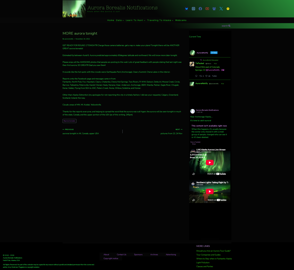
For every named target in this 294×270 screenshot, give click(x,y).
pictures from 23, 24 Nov (171, 131)
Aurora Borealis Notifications (207, 110)
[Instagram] (193, 8)
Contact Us (121, 254)
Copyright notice (111, 258)
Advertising (171, 254)
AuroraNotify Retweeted (210, 60)
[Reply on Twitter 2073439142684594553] (197, 76)
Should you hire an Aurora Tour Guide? (213, 251)
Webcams (181, 20)
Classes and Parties (204, 266)
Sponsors (138, 254)
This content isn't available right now (209, 126)
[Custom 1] (228, 8)
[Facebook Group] (214, 8)
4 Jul (215, 63)
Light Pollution (202, 262)
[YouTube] (207, 8)
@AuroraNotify (213, 70)
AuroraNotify (201, 83)
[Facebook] (200, 8)
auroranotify (69, 39)
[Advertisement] (209, 221)
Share (194, 144)
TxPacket (199, 63)
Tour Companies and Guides (208, 255)
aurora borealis (69, 121)
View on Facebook (195, 142)
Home (110, 20)
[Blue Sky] (186, 8)
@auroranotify (213, 84)
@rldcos (208, 63)
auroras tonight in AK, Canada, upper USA (81, 131)
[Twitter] (221, 8)
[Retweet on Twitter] (201, 60)
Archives (154, 254)
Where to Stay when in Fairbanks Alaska (214, 258)
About (106, 254)
